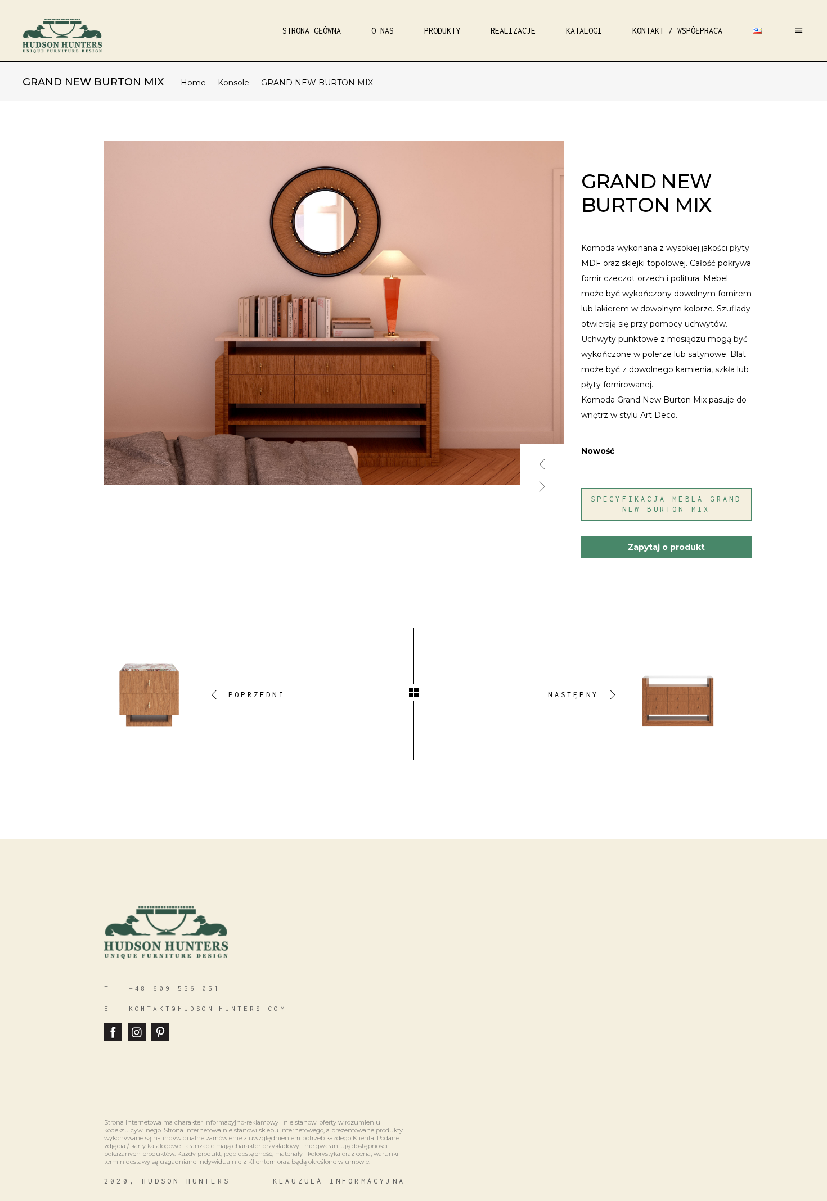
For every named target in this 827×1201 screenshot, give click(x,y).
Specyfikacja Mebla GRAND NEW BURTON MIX (666, 504)
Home (193, 83)
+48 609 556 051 (175, 988)
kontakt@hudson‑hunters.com (207, 1008)
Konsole (233, 83)
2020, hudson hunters (167, 1181)
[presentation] (542, 459)
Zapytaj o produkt (666, 547)
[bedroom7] (335, 313)
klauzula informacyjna (339, 1181)
